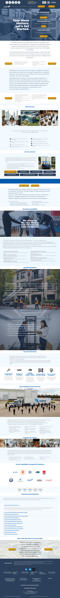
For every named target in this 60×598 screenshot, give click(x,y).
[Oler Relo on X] (33, 569)
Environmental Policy (36, 580)
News (34, 6)
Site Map (50, 578)
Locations (30, 6)
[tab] (10, 171)
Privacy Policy (23, 578)
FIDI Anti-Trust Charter (9, 578)
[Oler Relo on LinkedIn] (30, 569)
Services (16, 6)
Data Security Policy (23, 579)
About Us (21, 6)
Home (13, 6)
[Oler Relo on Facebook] (26, 569)
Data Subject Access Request (30, 588)
